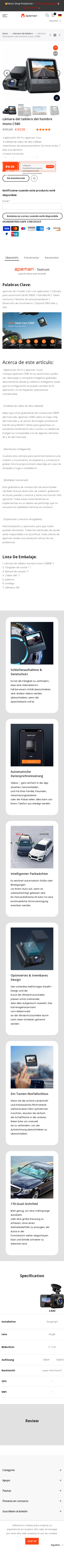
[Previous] (7, 73)
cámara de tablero (22, 33)
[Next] (57, 73)
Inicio (5, 33)
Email (6, 201)
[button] (55, 21)
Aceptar (32, 1541)
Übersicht (11, 258)
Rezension (52, 258)
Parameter (31, 258)
